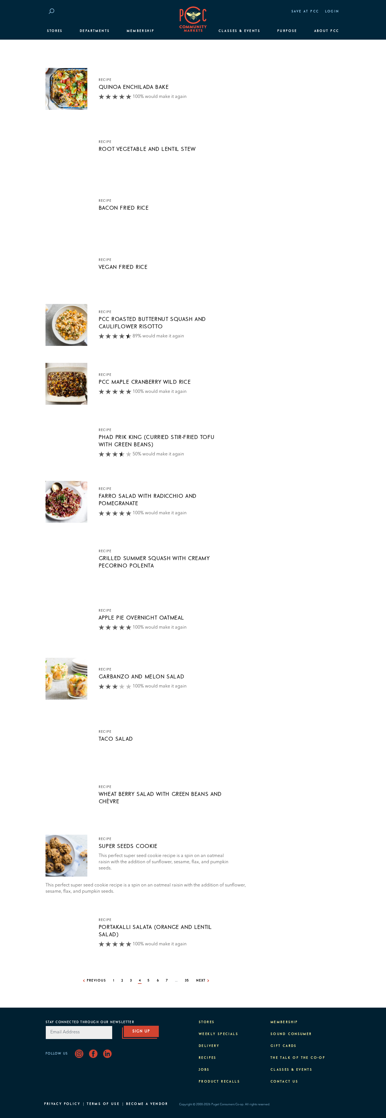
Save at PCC (305, 11)
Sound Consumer (291, 1034)
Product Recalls (219, 1081)
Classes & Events (239, 31)
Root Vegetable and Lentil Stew (147, 149)
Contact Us (284, 1081)
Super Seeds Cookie (128, 846)
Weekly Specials (218, 1034)
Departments (95, 31)
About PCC (326, 31)
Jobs (204, 1070)
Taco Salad (116, 739)
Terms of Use (103, 1104)
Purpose (287, 31)
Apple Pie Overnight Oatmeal (141, 618)
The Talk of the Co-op (297, 1058)
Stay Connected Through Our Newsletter (89, 1022)
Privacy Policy (62, 1104)
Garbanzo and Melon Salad (141, 677)
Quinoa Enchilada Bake (134, 87)
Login (332, 11)
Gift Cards (283, 1046)
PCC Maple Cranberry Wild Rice (145, 382)
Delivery (209, 1046)
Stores (55, 31)
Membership (140, 31)
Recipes (207, 1058)
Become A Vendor (147, 1104)
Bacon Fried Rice (124, 208)
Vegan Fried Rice (123, 267)
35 (187, 980)
